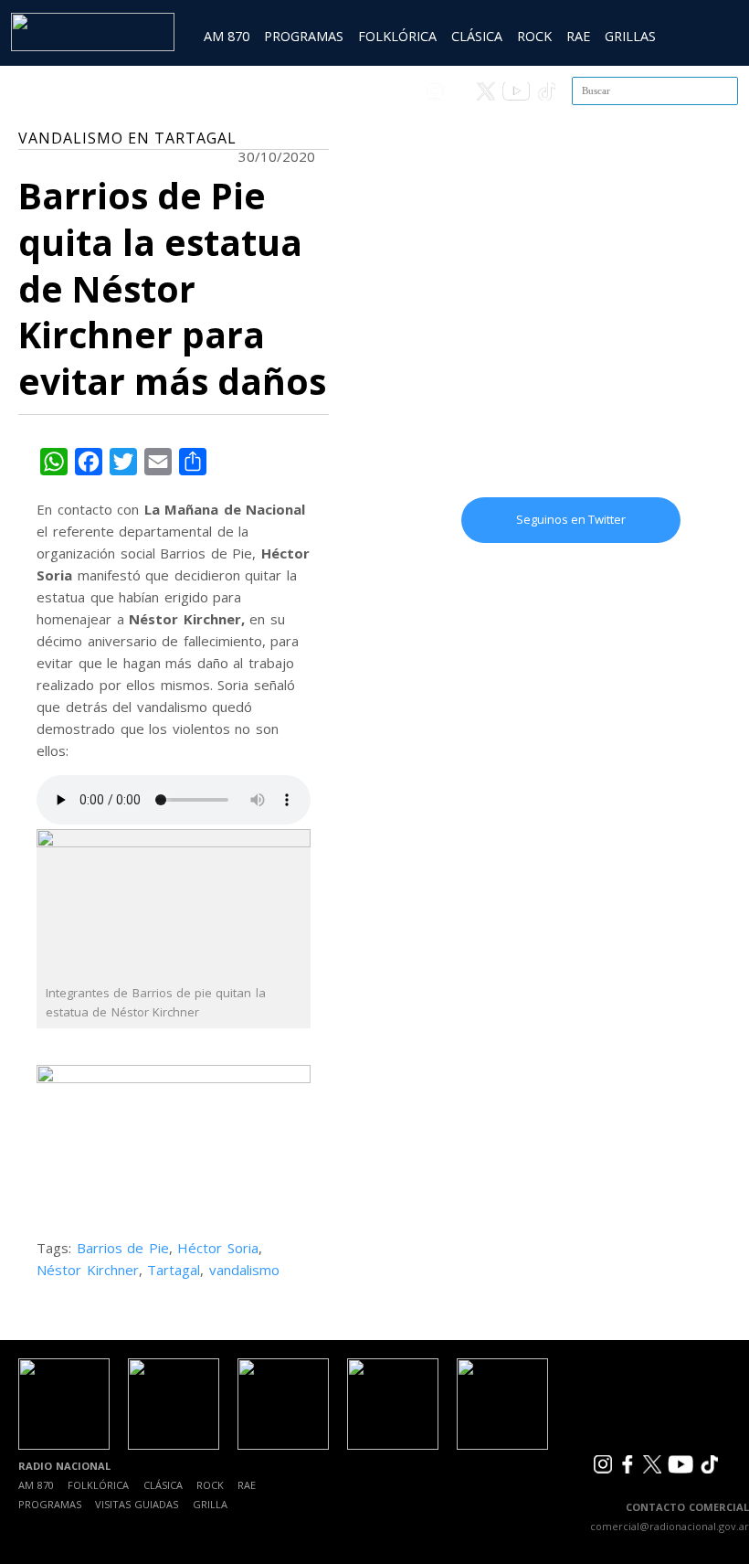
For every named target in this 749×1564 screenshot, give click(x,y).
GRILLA (210, 1504)
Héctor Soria (217, 1248)
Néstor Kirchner (88, 1270)
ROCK (534, 36)
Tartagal (173, 1270)
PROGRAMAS (303, 36)
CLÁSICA (476, 36)
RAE (578, 36)
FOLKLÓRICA (397, 36)
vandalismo (244, 1270)
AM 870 (226, 36)
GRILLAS (630, 36)
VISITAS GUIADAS (136, 1504)
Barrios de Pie (123, 1248)
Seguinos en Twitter (571, 519)
